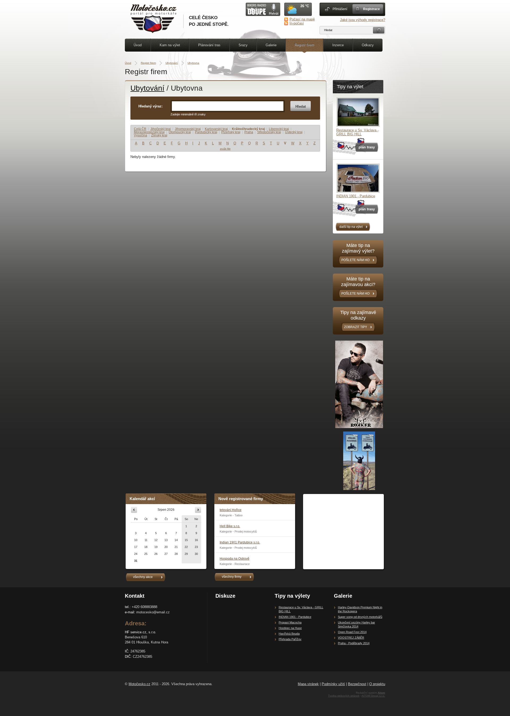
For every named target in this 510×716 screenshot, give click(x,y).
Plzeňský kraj (230, 132)
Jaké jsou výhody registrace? (362, 20)
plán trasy (367, 147)
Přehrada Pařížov (290, 639)
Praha (248, 132)
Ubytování (171, 62)
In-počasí (297, 23)
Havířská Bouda (289, 633)
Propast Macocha (290, 622)
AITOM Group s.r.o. (373, 695)
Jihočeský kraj (160, 129)
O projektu (377, 684)
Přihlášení (340, 9)
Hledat (300, 106)
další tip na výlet (351, 227)
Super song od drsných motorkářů (360, 616)
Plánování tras (209, 45)
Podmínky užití (333, 684)
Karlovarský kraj (216, 129)
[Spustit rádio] (263, 15)
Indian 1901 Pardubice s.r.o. (240, 542)
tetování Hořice (230, 510)
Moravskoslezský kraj (149, 132)
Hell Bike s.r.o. (230, 526)
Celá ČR (140, 129)
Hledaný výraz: (150, 106)
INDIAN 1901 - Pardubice (355, 196)
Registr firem (304, 45)
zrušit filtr (225, 148)
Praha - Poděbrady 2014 (353, 643)
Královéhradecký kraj (248, 129)
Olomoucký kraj (180, 132)
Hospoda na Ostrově (234, 558)
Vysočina (140, 135)
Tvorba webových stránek (343, 695)
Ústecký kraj (294, 132)
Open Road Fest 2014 (352, 632)
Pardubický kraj (206, 132)
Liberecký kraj (279, 129)
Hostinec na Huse (290, 628)
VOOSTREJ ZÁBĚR (351, 637)
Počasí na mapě (302, 19)
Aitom (381, 692)
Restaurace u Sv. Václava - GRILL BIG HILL (357, 132)
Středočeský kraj (269, 132)
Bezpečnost (357, 684)
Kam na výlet (170, 45)
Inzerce (338, 45)
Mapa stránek (308, 684)
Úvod (138, 45)
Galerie (271, 45)
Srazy (243, 45)
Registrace (371, 9)
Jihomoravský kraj (188, 129)
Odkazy (368, 45)
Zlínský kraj (159, 135)
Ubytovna (193, 62)
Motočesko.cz (139, 684)
